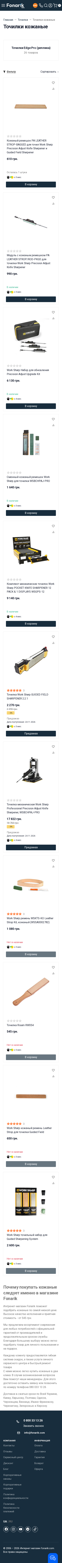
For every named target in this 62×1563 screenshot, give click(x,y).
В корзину (31, 184)
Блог (6, 1469)
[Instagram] (13, 1529)
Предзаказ (31, 733)
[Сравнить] (53, 89)
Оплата (38, 1445)
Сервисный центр (13, 1457)
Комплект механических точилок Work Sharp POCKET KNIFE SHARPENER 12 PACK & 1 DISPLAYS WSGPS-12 (30, 587)
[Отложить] (53, 83)
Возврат (39, 1463)
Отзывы (7, 1451)
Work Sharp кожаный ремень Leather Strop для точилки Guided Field (29, 1130)
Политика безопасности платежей (11, 1508)
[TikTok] (35, 1529)
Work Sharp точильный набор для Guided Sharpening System (27, 1237)
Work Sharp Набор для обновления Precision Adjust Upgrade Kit (28, 372)
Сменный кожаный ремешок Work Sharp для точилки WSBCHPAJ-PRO (28, 479)
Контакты (9, 1445)
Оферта (38, 1469)
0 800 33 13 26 (33, 1420)
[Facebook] (6, 1529)
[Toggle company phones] (41, 5)
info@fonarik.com (34, 1432)
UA (5, 1521)
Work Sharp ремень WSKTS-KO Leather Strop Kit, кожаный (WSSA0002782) (30, 920)
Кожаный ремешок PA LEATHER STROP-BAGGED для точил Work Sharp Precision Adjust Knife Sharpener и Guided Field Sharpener (30, 146)
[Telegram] (28, 1529)
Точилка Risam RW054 (20, 1025)
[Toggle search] (46, 5)
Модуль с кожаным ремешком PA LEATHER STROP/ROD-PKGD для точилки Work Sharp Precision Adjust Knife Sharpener (28, 261)
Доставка (40, 1451)
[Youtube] (20, 1529)
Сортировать (48, 71)
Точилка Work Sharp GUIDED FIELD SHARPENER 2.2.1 (27, 696)
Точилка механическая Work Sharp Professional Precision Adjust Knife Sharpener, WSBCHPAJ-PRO (28, 808)
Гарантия (39, 1457)
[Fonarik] (16, 5)
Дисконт (8, 1463)
